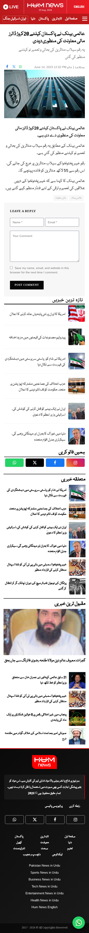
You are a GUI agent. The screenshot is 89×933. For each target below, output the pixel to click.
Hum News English (44, 907)
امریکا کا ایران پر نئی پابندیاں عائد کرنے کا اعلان (37, 314)
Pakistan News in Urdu (44, 865)
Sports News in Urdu (44, 872)
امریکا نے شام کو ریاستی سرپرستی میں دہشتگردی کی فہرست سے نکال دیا (35, 361)
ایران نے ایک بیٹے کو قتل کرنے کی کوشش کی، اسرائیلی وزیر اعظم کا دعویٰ (38, 412)
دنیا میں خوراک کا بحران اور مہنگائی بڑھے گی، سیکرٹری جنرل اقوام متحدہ (38, 436)
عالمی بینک (76, 198)
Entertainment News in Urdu (44, 893)
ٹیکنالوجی (57, 854)
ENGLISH (79, 7)
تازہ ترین (57, 18)
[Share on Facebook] (7, 67)
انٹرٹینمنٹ (19, 848)
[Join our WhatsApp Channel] (78, 922)
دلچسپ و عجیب (32, 854)
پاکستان (43, 18)
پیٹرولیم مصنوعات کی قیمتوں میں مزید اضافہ (37, 337)
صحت (44, 848)
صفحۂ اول (71, 18)
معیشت (44, 842)
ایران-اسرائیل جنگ (14, 18)
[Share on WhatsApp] (20, 67)
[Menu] (85, 20)
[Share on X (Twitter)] (14, 67)
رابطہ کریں (74, 806)
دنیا (33, 18)
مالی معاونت (60, 198)
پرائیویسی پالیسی (54, 806)
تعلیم (70, 848)
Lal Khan (80, 68)
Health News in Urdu (45, 900)
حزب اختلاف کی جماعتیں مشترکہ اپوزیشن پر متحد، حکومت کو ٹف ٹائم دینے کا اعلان (37, 387)
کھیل (19, 842)
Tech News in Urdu (44, 886)
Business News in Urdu (44, 879)
